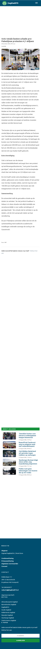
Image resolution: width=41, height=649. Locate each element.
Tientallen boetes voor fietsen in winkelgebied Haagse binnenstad (27, 435)
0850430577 (8, 587)
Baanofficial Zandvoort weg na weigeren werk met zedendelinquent (27, 444)
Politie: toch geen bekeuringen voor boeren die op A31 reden (28, 470)
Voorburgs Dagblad (7, 618)
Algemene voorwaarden (9, 563)
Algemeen (4, 595)
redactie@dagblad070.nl (10, 590)
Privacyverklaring (7, 561)
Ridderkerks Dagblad (8, 612)
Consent (4, 566)
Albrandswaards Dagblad (9, 602)
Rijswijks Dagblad (7, 615)
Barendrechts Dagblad (8, 604)
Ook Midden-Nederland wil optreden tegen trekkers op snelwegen (27, 453)
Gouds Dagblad (6, 610)
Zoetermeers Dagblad (8, 620)
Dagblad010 (5, 607)
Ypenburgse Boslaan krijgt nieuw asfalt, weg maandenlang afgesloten (28, 462)
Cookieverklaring (7, 558)
